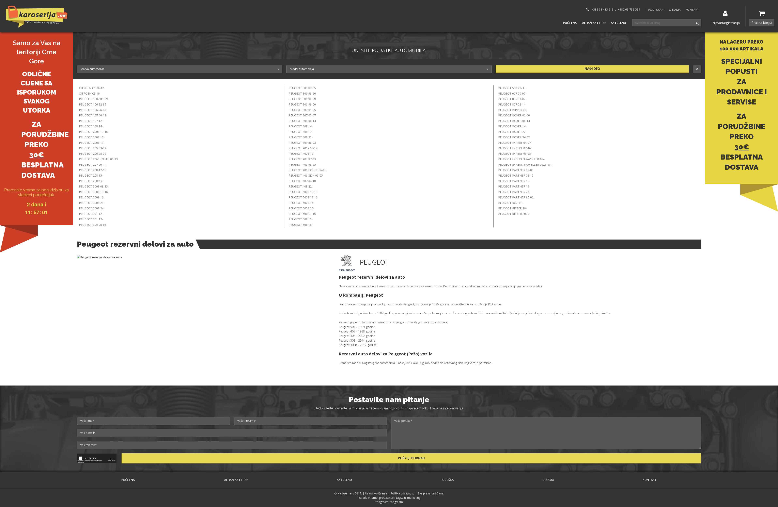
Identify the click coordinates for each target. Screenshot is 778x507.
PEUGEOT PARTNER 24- (514, 192)
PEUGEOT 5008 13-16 (303, 197)
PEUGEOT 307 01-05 (302, 110)
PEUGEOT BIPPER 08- (512, 110)
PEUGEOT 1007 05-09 (93, 99)
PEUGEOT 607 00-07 (511, 93)
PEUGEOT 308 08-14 (302, 121)
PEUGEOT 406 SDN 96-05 (306, 175)
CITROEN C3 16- (90, 93)
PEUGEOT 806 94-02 (511, 99)
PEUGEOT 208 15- (91, 175)
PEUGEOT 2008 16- (92, 137)
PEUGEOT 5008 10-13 (303, 192)
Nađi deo (592, 68)
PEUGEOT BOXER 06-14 (514, 121)
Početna (570, 23)
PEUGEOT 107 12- (91, 121)
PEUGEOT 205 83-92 (92, 148)
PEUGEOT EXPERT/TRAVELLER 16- (521, 159)
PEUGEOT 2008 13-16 (93, 132)
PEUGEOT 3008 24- (92, 208)
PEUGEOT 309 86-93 (302, 143)
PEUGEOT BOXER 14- (512, 126)
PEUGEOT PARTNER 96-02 (515, 197)
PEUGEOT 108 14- (91, 126)
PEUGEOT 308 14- (301, 126)
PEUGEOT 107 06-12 (92, 115)
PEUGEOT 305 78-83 (92, 225)
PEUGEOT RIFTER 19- (512, 208)
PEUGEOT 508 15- (301, 219)
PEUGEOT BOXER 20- (512, 132)
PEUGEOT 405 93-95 (302, 164)
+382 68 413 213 (602, 9)
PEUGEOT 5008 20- (301, 208)
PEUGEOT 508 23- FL (512, 88)
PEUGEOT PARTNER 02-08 (515, 170)
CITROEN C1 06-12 (91, 88)
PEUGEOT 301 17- (91, 219)
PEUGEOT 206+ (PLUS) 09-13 (98, 159)
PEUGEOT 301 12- (91, 214)
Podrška (447, 480)
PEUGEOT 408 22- (301, 186)
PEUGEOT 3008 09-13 (93, 186)
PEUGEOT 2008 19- (92, 143)
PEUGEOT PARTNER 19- (514, 186)
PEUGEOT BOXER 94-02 (514, 137)
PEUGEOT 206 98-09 (92, 154)
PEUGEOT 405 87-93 (302, 159)
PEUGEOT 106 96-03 (92, 110)
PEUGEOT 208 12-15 (92, 170)
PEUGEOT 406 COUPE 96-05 (307, 170)
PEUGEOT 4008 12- (301, 154)
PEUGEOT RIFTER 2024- (514, 214)
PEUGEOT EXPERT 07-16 (514, 148)
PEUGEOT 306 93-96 (302, 93)
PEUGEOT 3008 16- (92, 197)
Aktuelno (618, 23)
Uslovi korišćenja (376, 493)
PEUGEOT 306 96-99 (302, 99)
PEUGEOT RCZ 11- (510, 203)
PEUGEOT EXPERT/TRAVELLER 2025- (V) (524, 164)
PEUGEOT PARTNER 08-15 (515, 175)
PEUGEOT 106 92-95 (92, 104)
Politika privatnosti (402, 493)
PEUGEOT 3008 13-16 (93, 192)
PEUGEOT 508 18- (301, 225)
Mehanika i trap (593, 23)
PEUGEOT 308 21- (301, 137)
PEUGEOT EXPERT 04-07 (514, 143)
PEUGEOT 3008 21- (92, 203)
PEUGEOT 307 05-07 (302, 115)
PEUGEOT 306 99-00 (302, 104)
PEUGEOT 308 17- (301, 132)
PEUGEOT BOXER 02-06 (514, 115)
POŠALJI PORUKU (411, 458)
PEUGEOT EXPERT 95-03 (514, 154)
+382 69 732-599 (629, 9)
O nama (675, 10)
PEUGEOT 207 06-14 (92, 164)
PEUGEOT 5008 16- (301, 203)
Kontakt (692, 10)
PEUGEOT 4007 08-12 (303, 148)
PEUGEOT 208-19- (91, 181)
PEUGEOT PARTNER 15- (514, 181)
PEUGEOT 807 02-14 (511, 104)
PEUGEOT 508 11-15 (302, 214)
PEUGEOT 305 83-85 (302, 88)
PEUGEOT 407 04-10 (302, 181)
